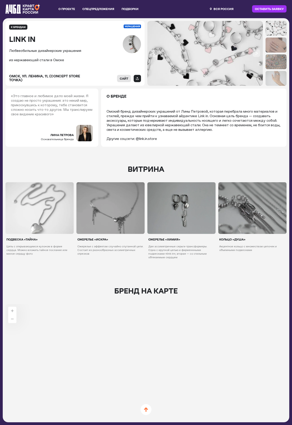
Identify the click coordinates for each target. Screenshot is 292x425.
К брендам (18, 27)
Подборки (130, 9)
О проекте (66, 9)
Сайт (124, 78)
